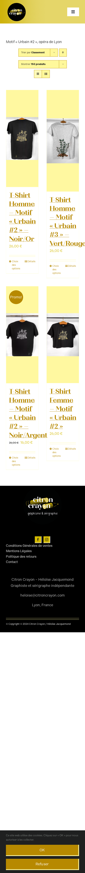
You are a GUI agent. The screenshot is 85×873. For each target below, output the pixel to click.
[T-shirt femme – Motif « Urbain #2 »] (63, 334)
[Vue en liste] (46, 74)
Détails (31, 261)
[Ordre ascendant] (63, 53)
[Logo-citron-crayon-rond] (16, 4)
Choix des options (16, 265)
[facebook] (38, 539)
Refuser (42, 864)
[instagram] (46, 539)
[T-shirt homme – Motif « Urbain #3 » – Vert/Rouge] (63, 141)
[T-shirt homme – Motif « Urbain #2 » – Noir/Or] (22, 138)
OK (42, 850)
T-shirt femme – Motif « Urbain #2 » (63, 408)
